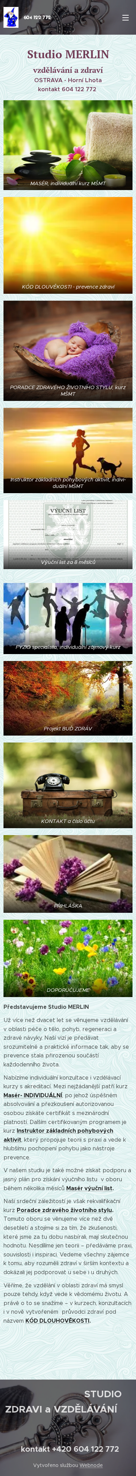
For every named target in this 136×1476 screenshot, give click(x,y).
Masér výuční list (89, 1188)
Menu (126, 17)
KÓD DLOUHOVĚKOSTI (57, 1320)
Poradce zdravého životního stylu (64, 1210)
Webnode (91, 1465)
